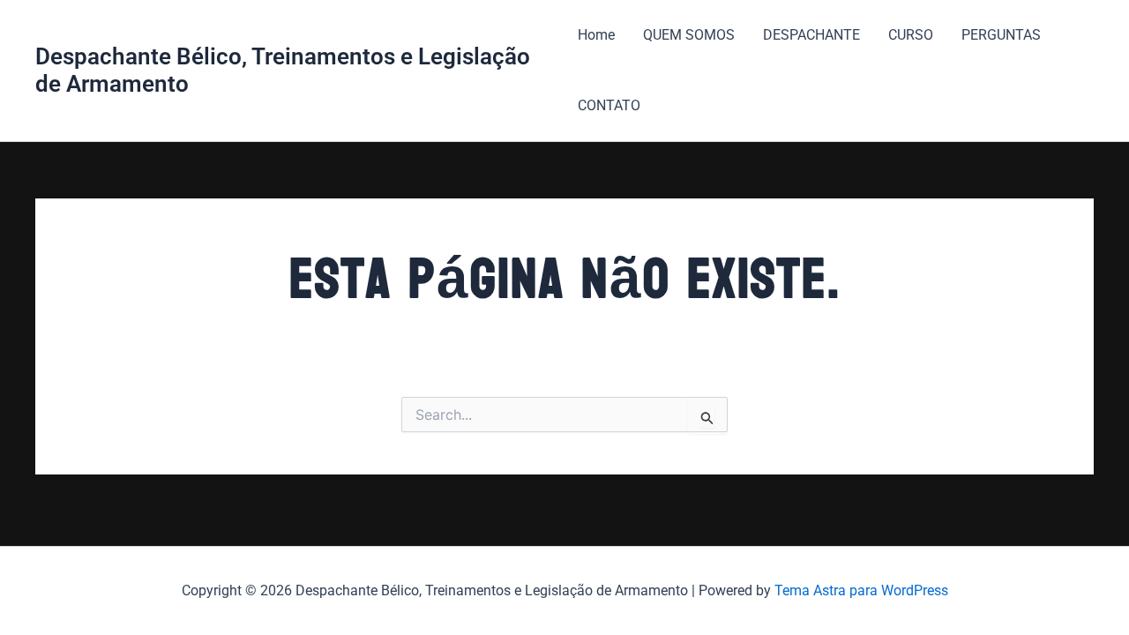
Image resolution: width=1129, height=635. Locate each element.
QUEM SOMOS (689, 34)
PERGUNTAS (1001, 34)
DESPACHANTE (811, 34)
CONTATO (609, 105)
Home (596, 34)
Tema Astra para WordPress (861, 590)
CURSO (910, 34)
